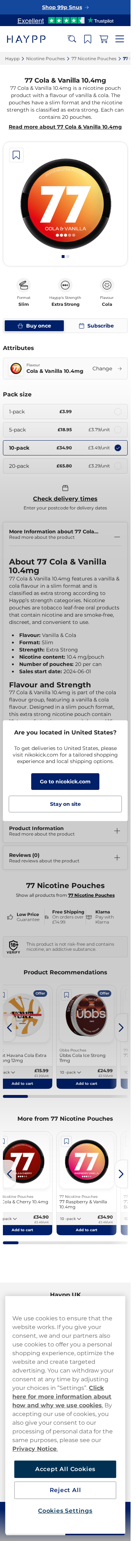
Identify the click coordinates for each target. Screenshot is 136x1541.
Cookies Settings (65, 1510)
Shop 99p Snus (62, 7)
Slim (23, 304)
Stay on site (65, 804)
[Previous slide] (9, 1027)
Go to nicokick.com (65, 781)
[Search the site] (71, 39)
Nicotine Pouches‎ (45, 58)
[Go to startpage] (32, 39)
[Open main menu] (119, 39)
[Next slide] (121, 1027)
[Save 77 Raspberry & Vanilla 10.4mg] (66, 1141)
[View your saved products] (87, 39)
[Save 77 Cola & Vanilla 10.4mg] (16, 155)
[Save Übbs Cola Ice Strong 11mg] (66, 995)
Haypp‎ (12, 58)
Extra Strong (65, 304)
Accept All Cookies (65, 1469)
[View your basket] (103, 39)
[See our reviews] (65, 20)
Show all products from (65, 895)
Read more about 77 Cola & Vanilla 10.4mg (65, 127)
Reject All (65, 1490)
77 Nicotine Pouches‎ (93, 58)
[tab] (63, 256)
